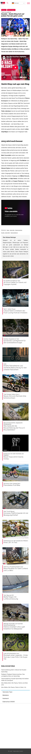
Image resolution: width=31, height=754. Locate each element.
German (16, 3)
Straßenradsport (11, 10)
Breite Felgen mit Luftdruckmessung (11, 597)
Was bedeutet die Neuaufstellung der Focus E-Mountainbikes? (14, 426)
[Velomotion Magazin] (3, 3)
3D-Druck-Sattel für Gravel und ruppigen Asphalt (15, 282)
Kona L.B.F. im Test (16, 541)
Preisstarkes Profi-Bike (12, 484)
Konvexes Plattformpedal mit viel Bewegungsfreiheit (16, 513)
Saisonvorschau (18, 230)
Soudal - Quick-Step (5, 232)
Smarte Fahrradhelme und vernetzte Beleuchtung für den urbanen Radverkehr (15, 367)
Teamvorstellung (14, 232)
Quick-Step (12, 230)
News (8, 230)
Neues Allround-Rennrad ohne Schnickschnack (15, 396)
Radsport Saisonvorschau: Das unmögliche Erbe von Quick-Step (13, 675)
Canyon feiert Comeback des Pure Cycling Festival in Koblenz (15, 311)
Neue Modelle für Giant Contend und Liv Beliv (16, 568)
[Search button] (7, 2)
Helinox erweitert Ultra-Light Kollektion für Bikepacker (14, 626)
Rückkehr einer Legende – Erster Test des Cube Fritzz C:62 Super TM (16, 656)
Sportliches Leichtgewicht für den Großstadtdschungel (15, 341)
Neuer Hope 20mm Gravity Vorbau (14, 456)
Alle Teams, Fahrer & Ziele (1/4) (13, 687)
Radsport (4, 10)
